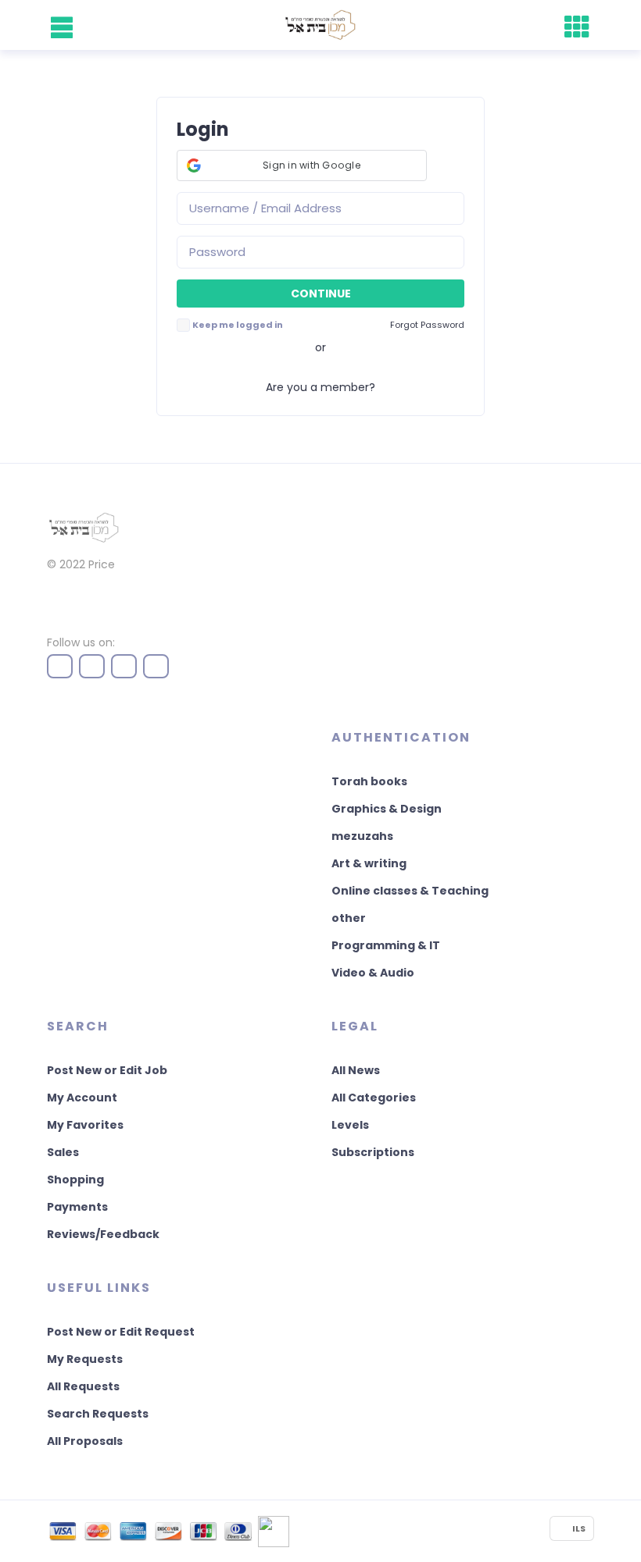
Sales (63, 1152)
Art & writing (368, 863)
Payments (77, 1207)
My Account (82, 1097)
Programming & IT (385, 945)
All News (355, 1070)
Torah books (369, 781)
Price (101, 564)
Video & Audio (372, 972)
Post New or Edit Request (121, 1332)
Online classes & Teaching (410, 890)
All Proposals (85, 1441)
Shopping (75, 1179)
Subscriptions (372, 1152)
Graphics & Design (386, 809)
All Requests (83, 1386)
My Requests (85, 1359)
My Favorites (85, 1125)
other (348, 918)
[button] (302, 165)
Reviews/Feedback (103, 1234)
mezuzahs (362, 836)
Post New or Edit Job (107, 1070)
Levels (350, 1125)
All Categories (373, 1097)
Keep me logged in (237, 324)
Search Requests (98, 1413)
